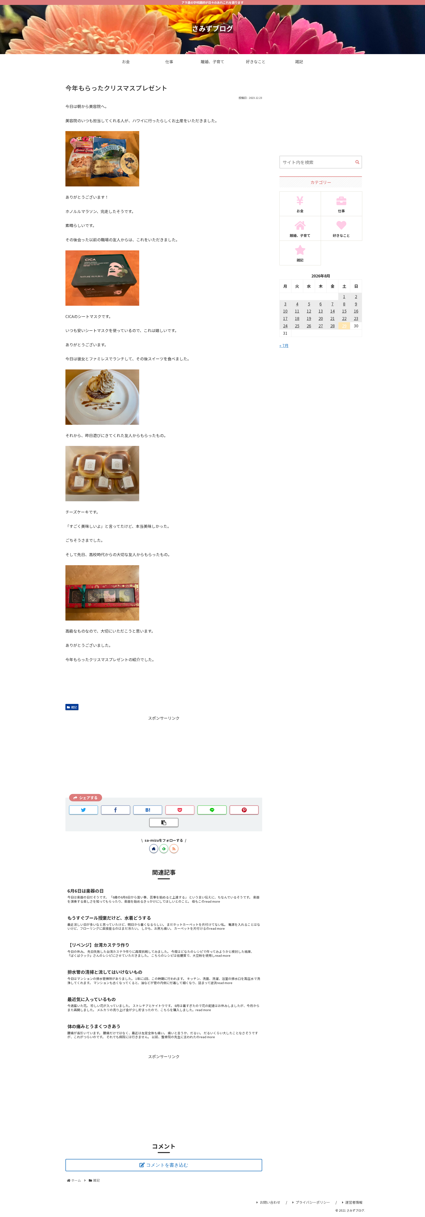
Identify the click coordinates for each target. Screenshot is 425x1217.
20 (321, 318)
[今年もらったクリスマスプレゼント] (147, 810)
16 (356, 311)
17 (285, 318)
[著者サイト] (153, 848)
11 (297, 311)
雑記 (74, 707)
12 (309, 311)
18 (297, 318)
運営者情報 (354, 1202)
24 (285, 326)
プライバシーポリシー (313, 1202)
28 (332, 326)
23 (356, 318)
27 (321, 326)
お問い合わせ (270, 1202)
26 (309, 326)
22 (344, 318)
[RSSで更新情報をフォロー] (173, 848)
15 (344, 311)
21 (332, 318)
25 (297, 326)
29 (344, 326)
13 (321, 311)
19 (309, 318)
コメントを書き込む (167, 1165)
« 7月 (283, 345)
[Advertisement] (163, 756)
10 (285, 311)
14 (332, 311)
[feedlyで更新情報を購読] (163, 848)
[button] (357, 162)
